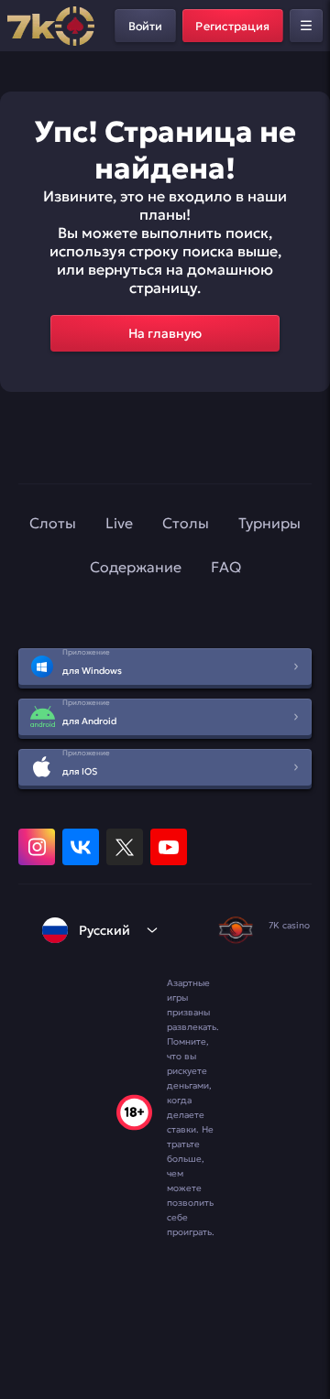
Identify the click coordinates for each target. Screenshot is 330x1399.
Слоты (52, 523)
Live (119, 523)
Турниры (269, 523)
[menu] (306, 25)
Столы (185, 523)
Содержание (136, 567)
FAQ (226, 567)
